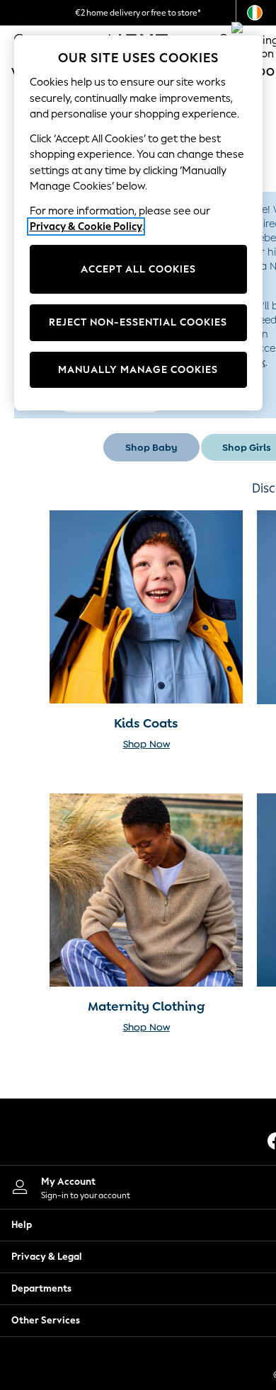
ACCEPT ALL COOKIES (138, 269)
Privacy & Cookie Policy (86, 226)
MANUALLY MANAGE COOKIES (138, 370)
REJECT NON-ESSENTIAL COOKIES (138, 322)
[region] (138, 222)
